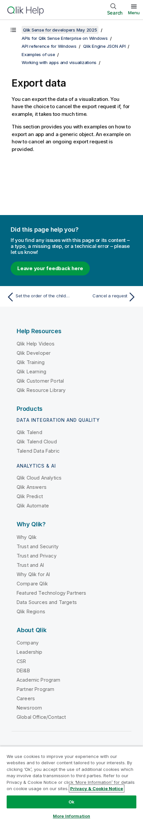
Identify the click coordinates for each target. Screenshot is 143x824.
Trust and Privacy (37, 556)
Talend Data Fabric (38, 451)
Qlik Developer (34, 353)
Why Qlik (27, 537)
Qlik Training (31, 362)
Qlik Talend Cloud (37, 441)
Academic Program (39, 680)
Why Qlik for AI (33, 574)
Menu (134, 12)
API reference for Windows (49, 46)
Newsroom (29, 708)
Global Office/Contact (41, 717)
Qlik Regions (31, 611)
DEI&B (23, 670)
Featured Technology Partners (51, 593)
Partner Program (35, 689)
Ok (71, 801)
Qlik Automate (33, 505)
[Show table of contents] (13, 30)
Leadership (30, 652)
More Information (71, 816)
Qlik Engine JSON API (104, 46)
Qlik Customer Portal (40, 381)
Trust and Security (38, 546)
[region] (71, 785)
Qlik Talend (29, 432)
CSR (21, 661)
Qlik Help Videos (36, 343)
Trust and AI (30, 565)
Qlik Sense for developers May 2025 (60, 30)
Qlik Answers (32, 487)
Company (28, 642)
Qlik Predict (30, 496)
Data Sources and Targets (47, 602)
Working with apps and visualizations (59, 62)
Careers (26, 698)
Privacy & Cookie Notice (96, 788)
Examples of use (38, 54)
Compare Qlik (32, 583)
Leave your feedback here (50, 268)
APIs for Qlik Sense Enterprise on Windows (65, 38)
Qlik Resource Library (41, 390)
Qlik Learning (31, 371)
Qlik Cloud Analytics (39, 478)
